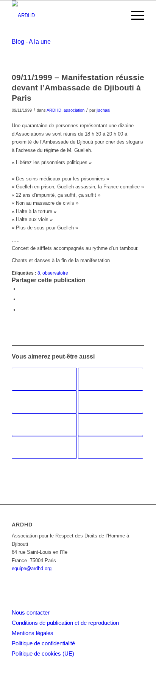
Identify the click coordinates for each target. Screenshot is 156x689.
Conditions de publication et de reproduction (65, 622)
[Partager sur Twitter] (21, 299)
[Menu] (133, 15)
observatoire (55, 272)
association (74, 110)
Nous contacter (31, 612)
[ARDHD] (65, 15)
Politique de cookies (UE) (43, 653)
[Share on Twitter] (21, 310)
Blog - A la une (31, 41)
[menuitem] (133, 15)
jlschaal (103, 110)
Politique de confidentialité (43, 643)
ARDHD (54, 110)
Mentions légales (32, 633)
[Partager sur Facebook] (21, 289)
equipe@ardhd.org (31, 568)
